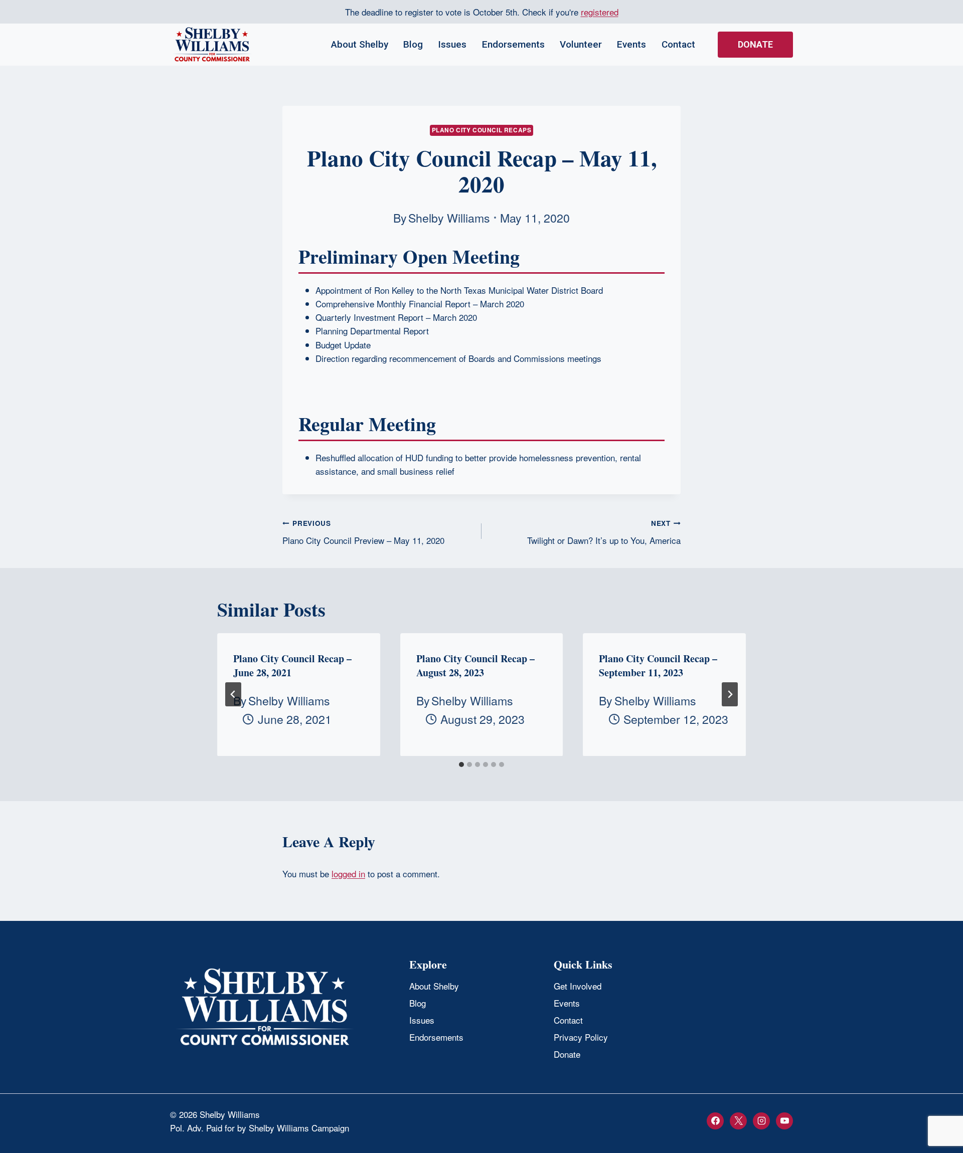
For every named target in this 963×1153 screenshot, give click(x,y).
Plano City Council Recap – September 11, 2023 (658, 665)
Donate (755, 44)
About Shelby (359, 44)
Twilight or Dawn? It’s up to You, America (604, 532)
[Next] (730, 694)
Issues (452, 44)
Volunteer (581, 44)
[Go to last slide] (233, 694)
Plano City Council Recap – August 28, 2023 (475, 665)
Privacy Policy (581, 1037)
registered (599, 12)
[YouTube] (784, 1120)
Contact (678, 44)
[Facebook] (715, 1120)
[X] (738, 1120)
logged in (348, 873)
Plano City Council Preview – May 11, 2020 (363, 532)
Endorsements (513, 44)
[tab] (461, 764)
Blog (413, 44)
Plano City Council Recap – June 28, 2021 (292, 665)
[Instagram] (761, 1120)
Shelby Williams (449, 217)
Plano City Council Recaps (482, 130)
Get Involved (577, 986)
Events (631, 44)
